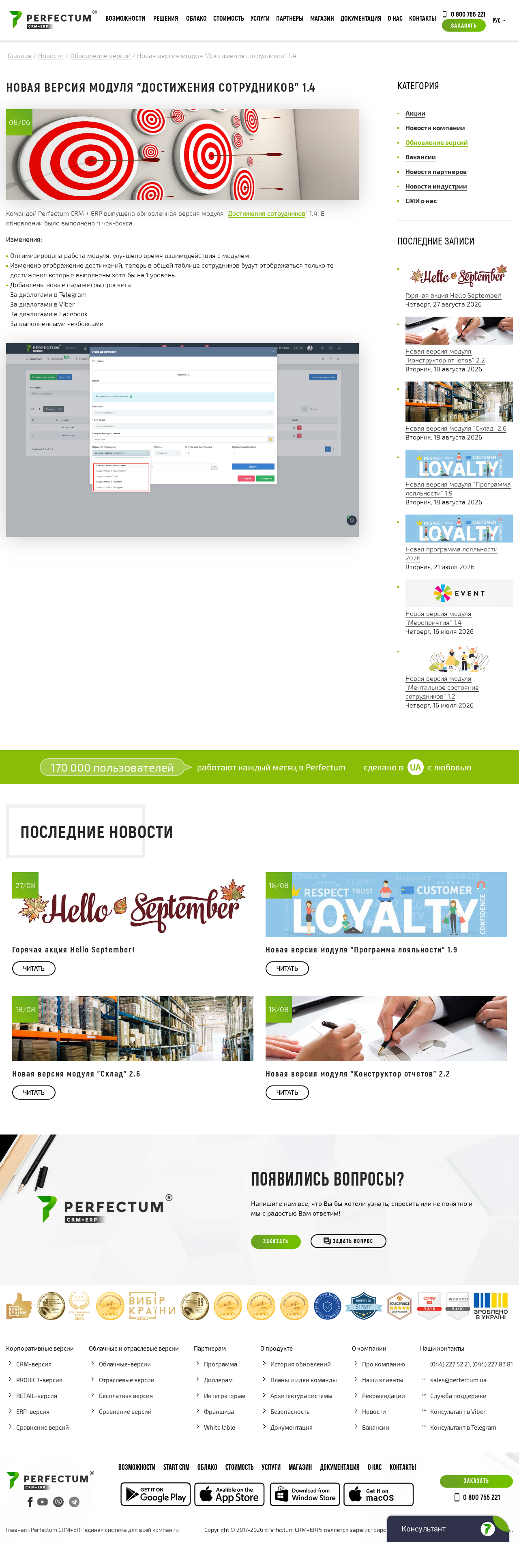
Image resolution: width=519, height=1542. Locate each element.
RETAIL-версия (36, 1395)
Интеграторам (224, 1395)
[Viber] (58, 1502)
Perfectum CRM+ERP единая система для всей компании (105, 1529)
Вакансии (375, 1427)
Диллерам (218, 1379)
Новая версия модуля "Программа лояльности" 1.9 (362, 949)
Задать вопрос (353, 1242)
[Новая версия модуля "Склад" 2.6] (459, 419)
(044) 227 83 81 (492, 1364)
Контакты (422, 18)
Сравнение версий (42, 1427)
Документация (361, 18)
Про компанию (383, 1364)
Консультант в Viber (458, 1411)
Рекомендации (383, 1395)
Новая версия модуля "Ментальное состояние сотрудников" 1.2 (442, 687)
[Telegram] (74, 1502)
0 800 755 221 (468, 14)
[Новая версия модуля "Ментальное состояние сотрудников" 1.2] (459, 669)
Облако (196, 18)
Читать (34, 968)
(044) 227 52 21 (450, 1364)
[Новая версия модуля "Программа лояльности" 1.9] (459, 475)
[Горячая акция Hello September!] (459, 286)
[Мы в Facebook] (30, 1502)
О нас (395, 18)
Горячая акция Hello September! (453, 295)
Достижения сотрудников (266, 213)
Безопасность (290, 1411)
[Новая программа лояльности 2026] (459, 540)
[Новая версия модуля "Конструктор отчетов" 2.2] (459, 342)
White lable (219, 1427)
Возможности (125, 18)
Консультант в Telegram (463, 1427)
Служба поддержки (458, 1395)
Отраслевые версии (126, 1379)
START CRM (176, 1468)
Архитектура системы (301, 1395)
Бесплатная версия (126, 1395)
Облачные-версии (125, 1364)
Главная (16, 1529)
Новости (374, 1411)
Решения (165, 18)
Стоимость (228, 18)
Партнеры (290, 18)
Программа (220, 1364)
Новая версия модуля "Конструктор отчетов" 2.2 (358, 1073)
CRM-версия (33, 1364)
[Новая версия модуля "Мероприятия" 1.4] (459, 604)
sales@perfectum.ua (458, 1379)
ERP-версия (32, 1411)
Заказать (464, 25)
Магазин (322, 18)
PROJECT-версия (39, 1379)
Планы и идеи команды (303, 1379)
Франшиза (219, 1411)
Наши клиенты (382, 1379)
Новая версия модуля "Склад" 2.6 (455, 428)
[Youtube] (42, 1502)
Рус (496, 21)
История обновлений (300, 1364)
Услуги (260, 18)
